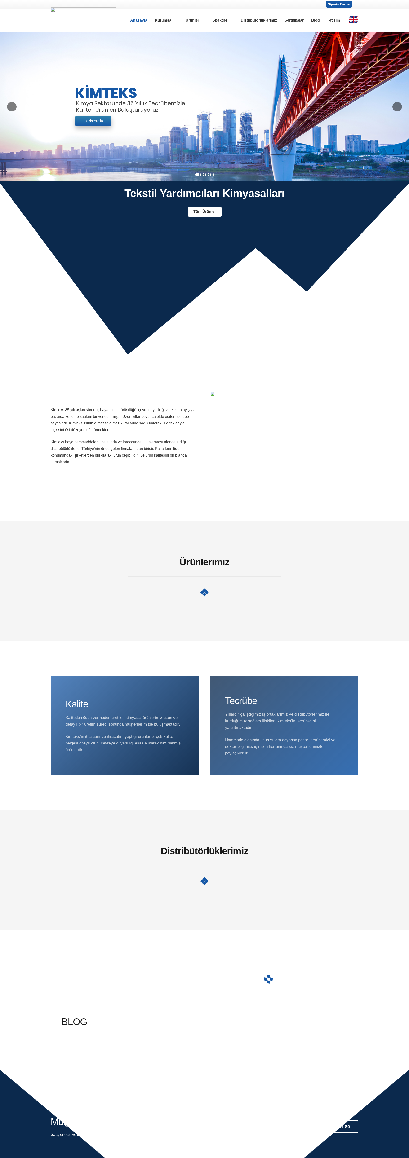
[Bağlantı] (83, 20)
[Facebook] (55, 4)
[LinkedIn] (72, 4)
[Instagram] (63, 4)
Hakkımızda (93, 121)
